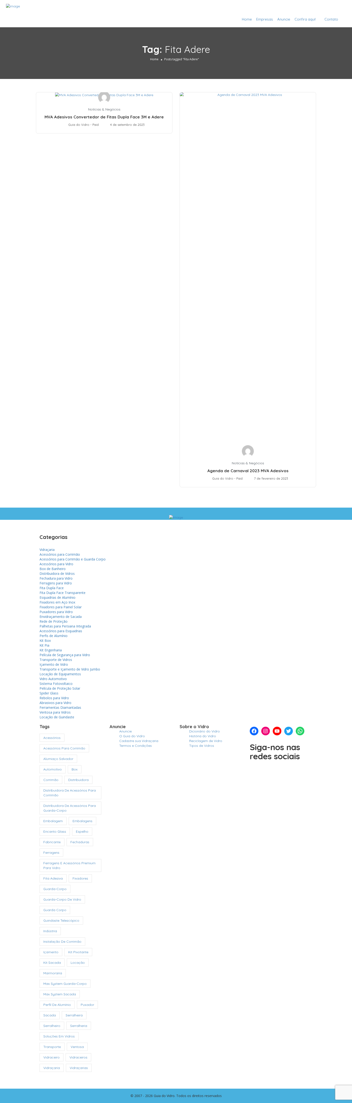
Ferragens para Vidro (56, 583)
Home (247, 19)
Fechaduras (79, 842)
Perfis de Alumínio (54, 635)
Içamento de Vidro (54, 664)
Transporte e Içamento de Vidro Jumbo (70, 669)
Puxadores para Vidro (56, 612)
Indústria (50, 931)
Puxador (87, 1005)
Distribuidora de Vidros (57, 573)
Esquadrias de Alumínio (57, 597)
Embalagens (82, 821)
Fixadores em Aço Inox (57, 602)
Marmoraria (52, 973)
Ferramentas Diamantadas (60, 707)
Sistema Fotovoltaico (56, 683)
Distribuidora (78, 780)
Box (75, 769)
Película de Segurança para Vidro (65, 655)
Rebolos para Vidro (54, 698)
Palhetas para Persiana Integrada (65, 626)
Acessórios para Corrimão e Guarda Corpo (73, 559)
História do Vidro (202, 736)
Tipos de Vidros (201, 745)
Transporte (52, 1047)
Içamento (50, 952)
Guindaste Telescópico (61, 920)
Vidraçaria (47, 549)
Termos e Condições (135, 745)
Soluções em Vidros (59, 1036)
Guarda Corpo (54, 910)
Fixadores (80, 878)
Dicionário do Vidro (204, 731)
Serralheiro (51, 1026)
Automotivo (52, 769)
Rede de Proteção (54, 621)
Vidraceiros (78, 1057)
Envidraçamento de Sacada (61, 616)
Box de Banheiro (53, 568)
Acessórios (52, 738)
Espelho (82, 831)
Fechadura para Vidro (56, 578)
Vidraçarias (79, 1068)
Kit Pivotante (78, 952)
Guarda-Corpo (55, 889)
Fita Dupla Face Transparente (62, 592)
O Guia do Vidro (132, 736)
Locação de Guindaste (57, 717)
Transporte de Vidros (56, 659)
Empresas (264, 19)
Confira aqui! (305, 19)
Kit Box (45, 640)
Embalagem (53, 821)
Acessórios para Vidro (56, 564)
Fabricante (52, 842)
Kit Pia (44, 645)
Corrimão (50, 780)
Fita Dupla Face (52, 588)
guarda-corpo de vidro (62, 899)
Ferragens (51, 852)
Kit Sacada (52, 962)
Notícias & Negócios (104, 109)
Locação (78, 962)
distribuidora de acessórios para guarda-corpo (69, 808)
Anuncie (283, 19)
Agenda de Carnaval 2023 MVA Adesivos (248, 470)
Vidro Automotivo (53, 678)
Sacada (49, 1015)
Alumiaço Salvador (58, 759)
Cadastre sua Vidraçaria (320, 8)
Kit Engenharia (51, 650)
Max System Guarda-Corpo (65, 983)
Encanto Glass (54, 831)
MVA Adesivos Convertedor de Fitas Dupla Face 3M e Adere (104, 116)
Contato (331, 19)
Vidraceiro (51, 1057)
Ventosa (77, 1047)
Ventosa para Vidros (55, 712)
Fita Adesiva (53, 878)
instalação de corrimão (62, 941)
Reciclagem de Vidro (205, 741)
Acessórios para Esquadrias (61, 631)
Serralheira (74, 1015)
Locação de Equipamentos (60, 674)
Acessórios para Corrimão (60, 554)
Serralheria (78, 1026)
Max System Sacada (59, 994)
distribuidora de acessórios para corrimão (69, 792)
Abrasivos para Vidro (55, 702)
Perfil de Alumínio (57, 1005)
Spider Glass (49, 693)
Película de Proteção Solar (60, 688)
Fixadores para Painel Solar (61, 607)
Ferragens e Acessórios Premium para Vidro (69, 865)
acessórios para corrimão (64, 748)
